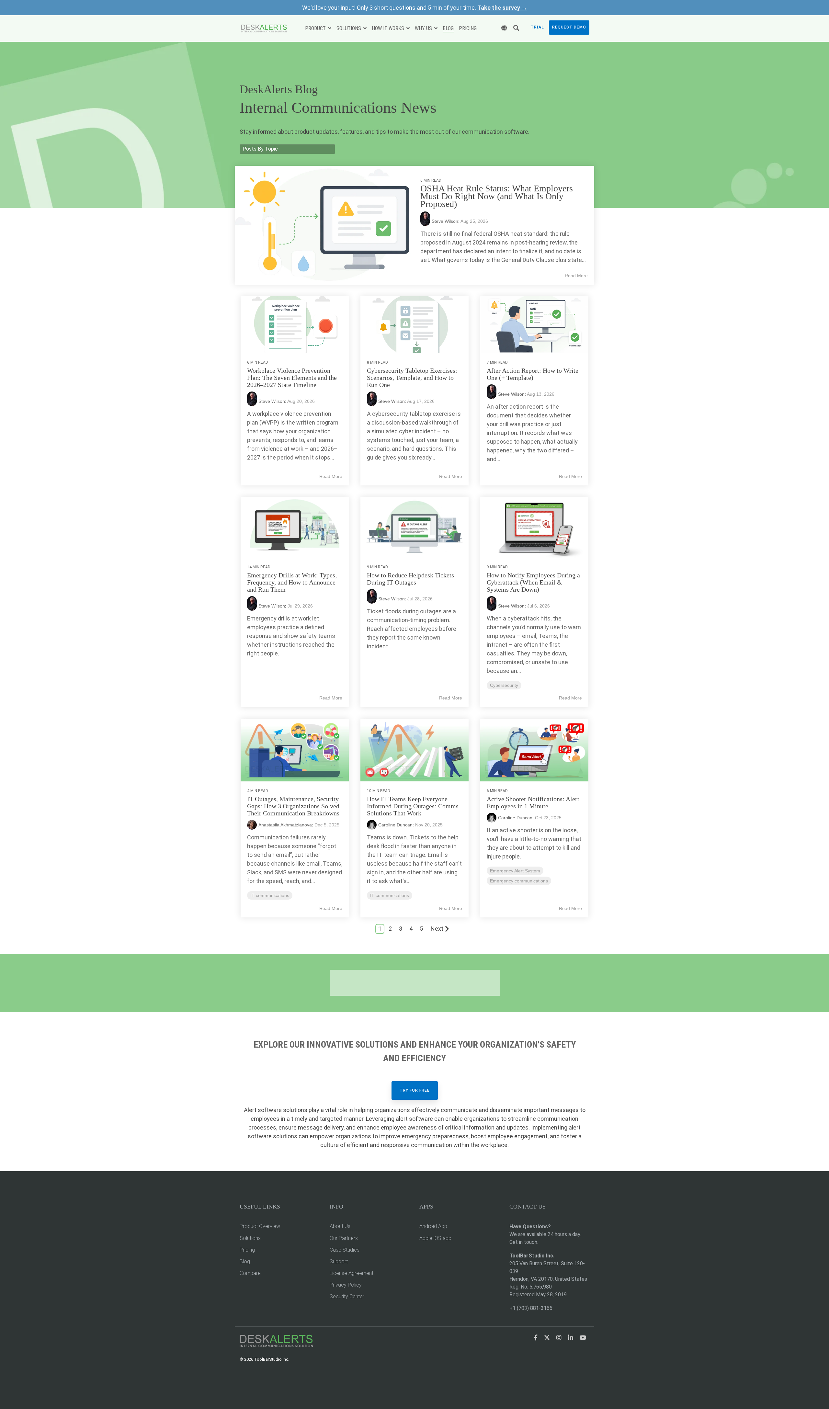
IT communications (269, 895)
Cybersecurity (504, 685)
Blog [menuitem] (245, 1261)
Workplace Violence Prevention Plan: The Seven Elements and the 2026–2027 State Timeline (292, 377)
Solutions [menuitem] (250, 1238)
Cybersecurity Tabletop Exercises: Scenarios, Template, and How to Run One (412, 377)
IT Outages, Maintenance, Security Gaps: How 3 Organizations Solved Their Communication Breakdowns (293, 806)
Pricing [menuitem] (247, 1250)
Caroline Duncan (395, 824)
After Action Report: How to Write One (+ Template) (532, 374)
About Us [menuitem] (340, 1226)
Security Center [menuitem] (347, 1296)
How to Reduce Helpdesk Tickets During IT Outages (410, 579)
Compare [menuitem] (250, 1273)
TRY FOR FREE (415, 1090)
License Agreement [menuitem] (351, 1273)
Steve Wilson (271, 401)
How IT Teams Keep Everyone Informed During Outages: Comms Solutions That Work (413, 806)
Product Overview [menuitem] (260, 1226)
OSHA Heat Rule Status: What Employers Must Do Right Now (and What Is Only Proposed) (496, 196)
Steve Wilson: (446, 221)
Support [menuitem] (339, 1261)
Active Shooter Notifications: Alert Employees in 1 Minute (533, 802)
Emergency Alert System (515, 870)
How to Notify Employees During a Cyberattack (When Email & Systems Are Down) (533, 582)
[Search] (516, 28)
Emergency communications (519, 880)
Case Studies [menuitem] (344, 1250)
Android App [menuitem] (433, 1226)
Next (437, 928)
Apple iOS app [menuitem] (435, 1238)
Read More (576, 275)
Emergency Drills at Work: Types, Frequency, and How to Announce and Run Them (292, 582)
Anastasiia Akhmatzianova (285, 824)
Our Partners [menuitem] (344, 1238)
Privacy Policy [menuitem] (346, 1285)
